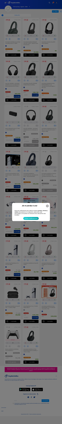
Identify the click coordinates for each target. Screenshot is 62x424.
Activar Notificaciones (31, 218)
